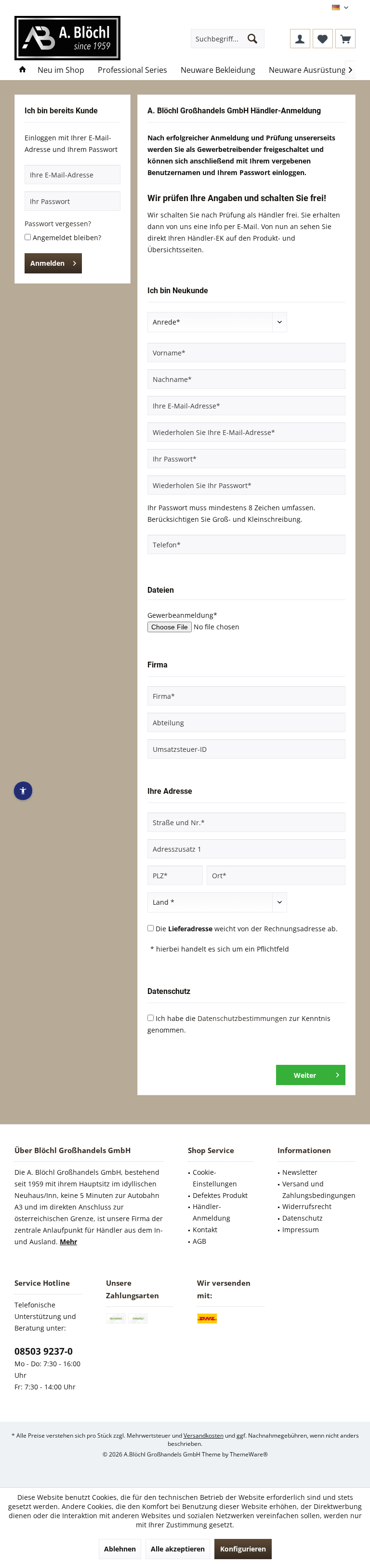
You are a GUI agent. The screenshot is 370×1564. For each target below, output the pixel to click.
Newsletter (299, 1172)
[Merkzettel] (323, 38)
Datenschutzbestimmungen (242, 1018)
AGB (199, 1241)
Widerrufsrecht (306, 1206)
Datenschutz (302, 1218)
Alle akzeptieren (178, 1548)
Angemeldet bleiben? (67, 237)
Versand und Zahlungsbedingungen (319, 1189)
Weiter (305, 1075)
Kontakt (205, 1229)
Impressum (300, 1229)
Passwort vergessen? (58, 223)
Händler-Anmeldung (211, 1212)
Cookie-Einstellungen (215, 1178)
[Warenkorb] (345, 38)
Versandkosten (204, 1435)
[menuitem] (345, 38)
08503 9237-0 (43, 1351)
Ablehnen (120, 1548)
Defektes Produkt (220, 1195)
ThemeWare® (249, 1454)
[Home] (22, 70)
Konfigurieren (243, 1548)
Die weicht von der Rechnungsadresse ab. (247, 928)
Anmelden (47, 263)
